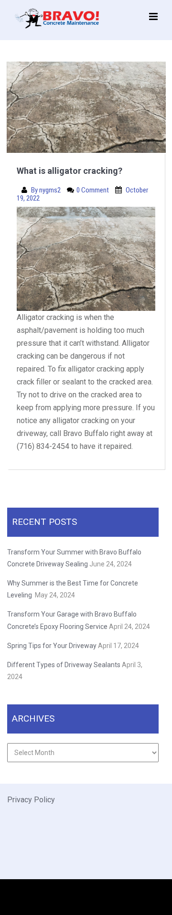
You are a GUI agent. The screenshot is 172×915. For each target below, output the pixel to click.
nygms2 (50, 190)
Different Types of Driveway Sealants (63, 665)
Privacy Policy (31, 799)
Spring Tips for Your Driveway (52, 645)
